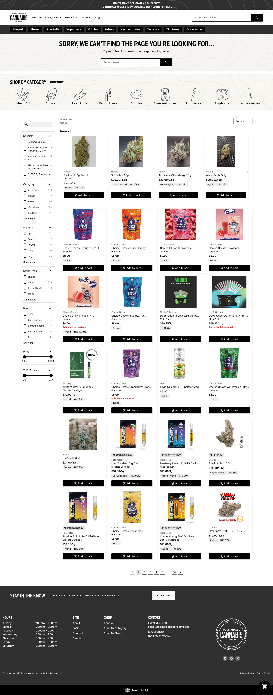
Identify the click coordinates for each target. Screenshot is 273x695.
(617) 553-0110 (157, 623)
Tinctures (172, 29)
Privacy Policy (247, 673)
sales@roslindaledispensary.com (168, 627)
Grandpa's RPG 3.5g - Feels (225, 531)
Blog (97, 17)
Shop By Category (115, 628)
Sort (237, 118)
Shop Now (56, 82)
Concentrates (130, 29)
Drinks (109, 29)
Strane (66, 454)
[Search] (257, 17)
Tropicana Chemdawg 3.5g (175, 175)
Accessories (194, 29)
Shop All (37, 17)
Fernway (67, 383)
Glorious (213, 527)
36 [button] (174, 572)
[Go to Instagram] (231, 658)
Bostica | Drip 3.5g (220, 463)
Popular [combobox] (240, 121)
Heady (67, 171)
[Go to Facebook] (225, 658)
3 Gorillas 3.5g (120, 175)
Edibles (93, 29)
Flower (35, 29)
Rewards (70, 17)
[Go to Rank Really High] (136, 690)
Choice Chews (70, 244)
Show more (29, 218)
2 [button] (144, 572)
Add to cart (85, 195)
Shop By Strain (113, 633)
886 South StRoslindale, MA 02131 (160, 634)
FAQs (76, 628)
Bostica (212, 459)
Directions (79, 638)
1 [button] (138, 572)
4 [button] (156, 572)
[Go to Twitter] (237, 658)
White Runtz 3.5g (216, 175)
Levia (163, 383)
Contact (78, 633)
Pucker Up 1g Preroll (76, 175)
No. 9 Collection (168, 312)
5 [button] (162, 572)
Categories (51, 17)
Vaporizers (73, 29)
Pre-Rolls (53, 29)
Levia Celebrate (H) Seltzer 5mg (179, 386)
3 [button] (150, 572)
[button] (26, 124)
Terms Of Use (263, 673)
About (76, 623)
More (85, 17)
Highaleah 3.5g (72, 458)
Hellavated (116, 459)
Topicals (153, 29)
